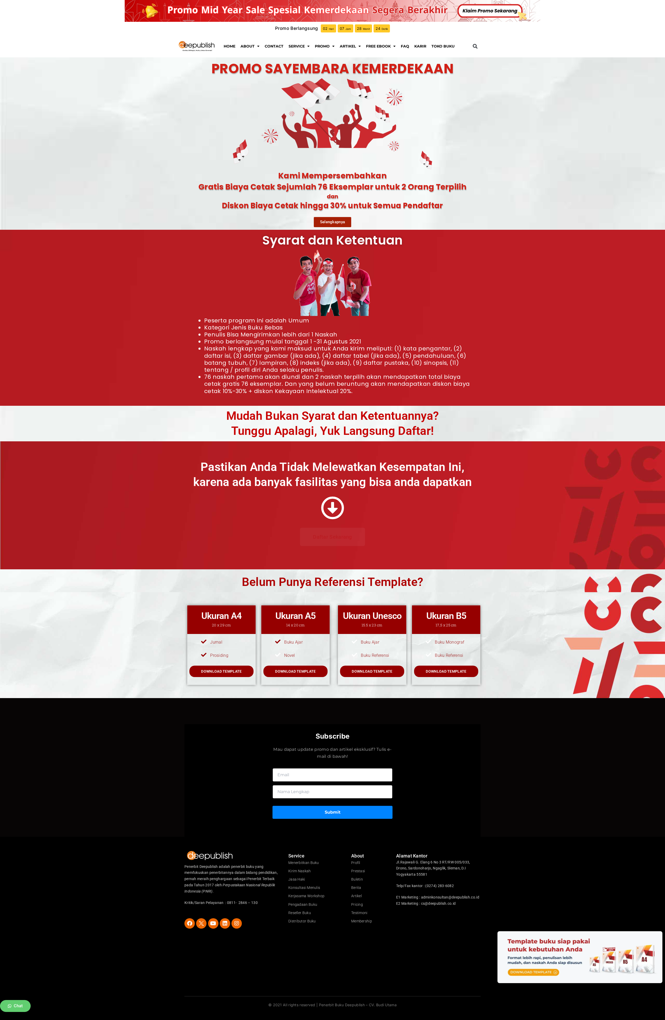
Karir (420, 46)
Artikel (348, 46)
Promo (322, 46)
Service (297, 46)
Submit (333, 812)
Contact (274, 46)
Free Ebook (378, 46)
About (248, 46)
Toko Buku (443, 46)
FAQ (405, 46)
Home (229, 46)
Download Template (221, 671)
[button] (475, 46)
